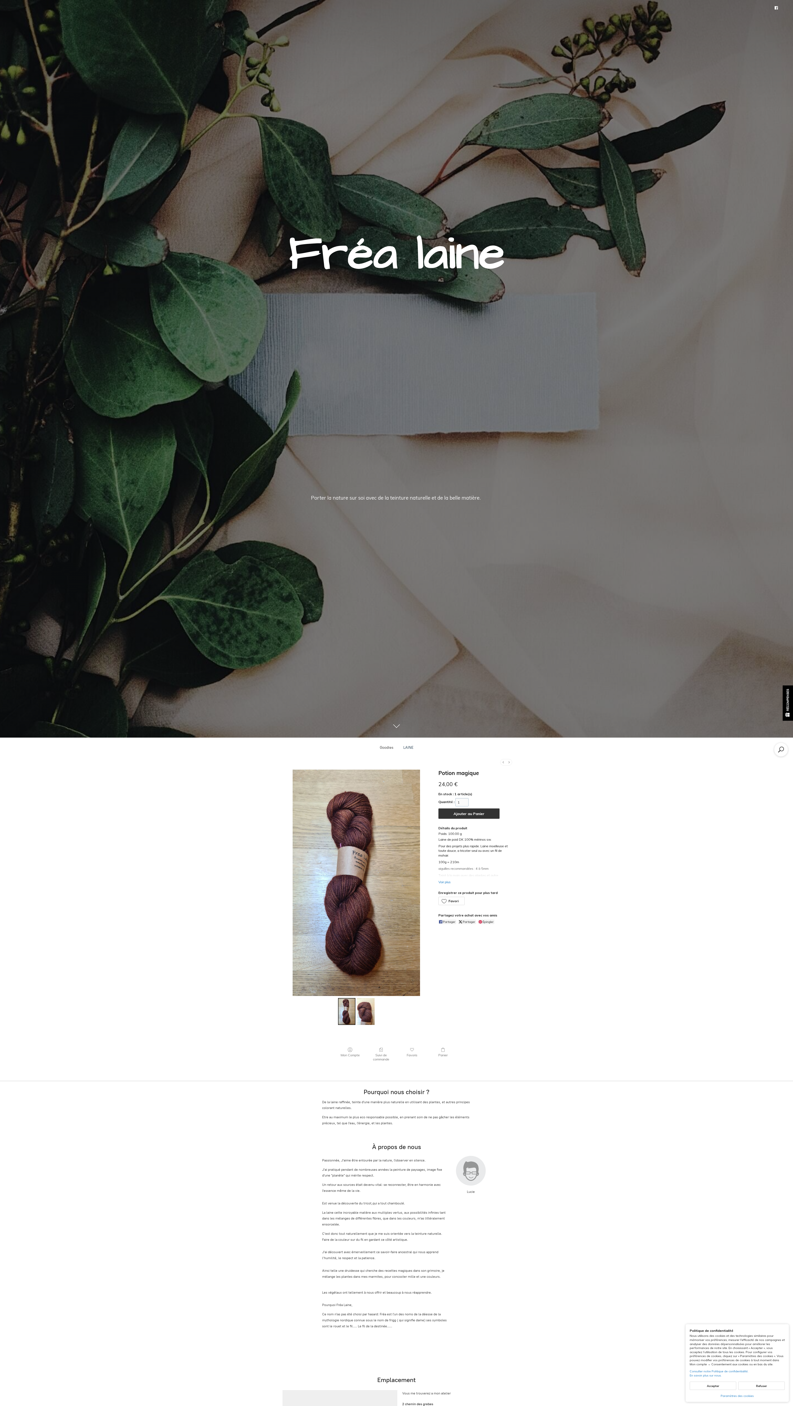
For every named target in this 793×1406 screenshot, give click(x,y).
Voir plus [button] (444, 882)
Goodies (386, 747)
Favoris (412, 1055)
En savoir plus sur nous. (706, 1375)
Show (788, 703)
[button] (451, 901)
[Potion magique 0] (346, 1011)
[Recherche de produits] (781, 749)
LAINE (408, 747)
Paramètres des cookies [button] (737, 1396)
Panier (443, 1055)
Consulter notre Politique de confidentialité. (719, 1371)
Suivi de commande (381, 1057)
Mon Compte (350, 1055)
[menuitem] (503, 762)
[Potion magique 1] (365, 1011)
